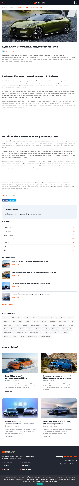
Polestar (61, 325)
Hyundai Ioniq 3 (63, 321)
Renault (13, 329)
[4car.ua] (39, 2)
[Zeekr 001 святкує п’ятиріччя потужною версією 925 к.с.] (6, 264)
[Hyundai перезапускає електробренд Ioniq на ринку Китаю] (6, 286)
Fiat (14, 321)
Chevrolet (44, 317)
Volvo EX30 (56, 332)
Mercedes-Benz (35, 325)
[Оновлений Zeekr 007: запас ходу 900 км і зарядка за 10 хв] (6, 297)
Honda (44, 321)
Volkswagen (55, 329)
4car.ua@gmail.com (71, 460)
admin (8, 51)
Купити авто (26, 465)
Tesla (13, 195)
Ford (20, 321)
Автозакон (7, 227)
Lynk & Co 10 (8, 195)
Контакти (7, 469)
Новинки (57, 51)
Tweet (13, 200)
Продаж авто (26, 462)
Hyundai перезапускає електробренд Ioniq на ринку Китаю (31, 283)
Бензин (6, 336)
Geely (27, 321)
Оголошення (8, 462)
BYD (19, 317)
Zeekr (65, 332)
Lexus (17, 325)
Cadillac (27, 317)
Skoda (21, 329)
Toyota (46, 329)
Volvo (47, 332)
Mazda (25, 325)
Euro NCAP (61, 317)
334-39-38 (66, 456)
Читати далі (15, 264)
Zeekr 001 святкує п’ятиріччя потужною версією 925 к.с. (30, 261)
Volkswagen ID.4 (21, 332)
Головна (4, 8)
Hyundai (52, 321)
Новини (12, 8)
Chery (35, 317)
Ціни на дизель (45, 336)
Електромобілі (41, 51)
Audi (5, 317)
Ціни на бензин (32, 336)
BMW (12, 317)
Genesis (36, 321)
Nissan (46, 325)
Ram (5, 329)
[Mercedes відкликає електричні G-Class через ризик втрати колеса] (6, 275)
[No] (77, 480)
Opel (54, 325)
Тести (6, 250)
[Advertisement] (39, 68)
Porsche (71, 325)
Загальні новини (49, 51)
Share (6, 200)
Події (61, 51)
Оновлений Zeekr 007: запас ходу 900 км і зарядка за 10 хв (30, 294)
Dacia (52, 317)
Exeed (70, 317)
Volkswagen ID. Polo (35, 332)
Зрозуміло (40, 483)
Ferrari (6, 321)
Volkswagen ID (67, 329)
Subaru (30, 329)
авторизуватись (35, 214)
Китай (14, 336)
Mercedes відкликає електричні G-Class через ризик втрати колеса (34, 272)
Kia (72, 321)
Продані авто (26, 469)
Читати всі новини (7, 304)
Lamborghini (7, 325)
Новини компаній (9, 239)
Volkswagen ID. (8, 332)
